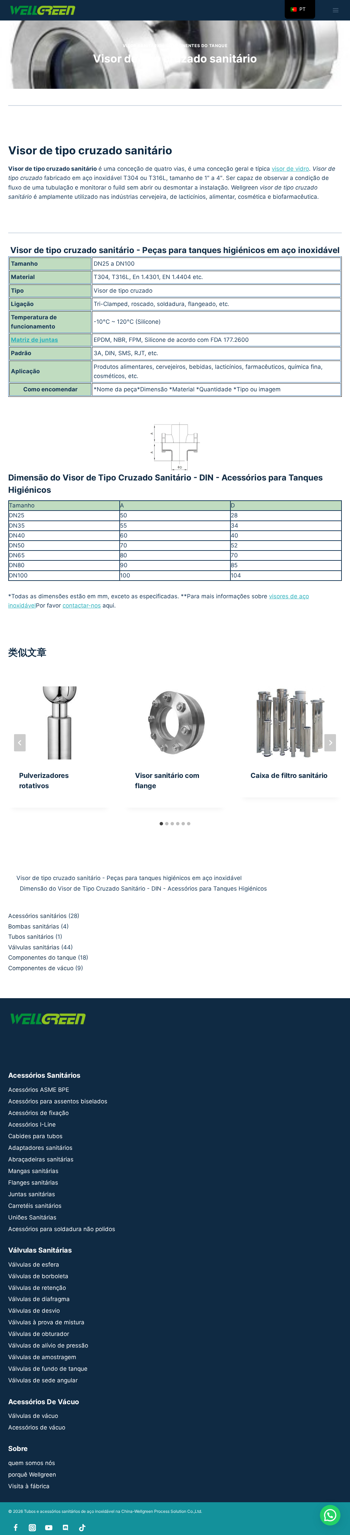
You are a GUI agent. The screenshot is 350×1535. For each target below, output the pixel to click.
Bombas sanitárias (33, 926)
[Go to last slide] (20, 743)
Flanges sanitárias (33, 1182)
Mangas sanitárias (33, 1171)
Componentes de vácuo (40, 968)
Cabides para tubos (35, 1136)
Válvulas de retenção (37, 1287)
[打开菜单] (335, 10)
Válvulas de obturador (38, 1333)
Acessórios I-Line (32, 1124)
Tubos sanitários (31, 936)
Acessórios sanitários (37, 915)
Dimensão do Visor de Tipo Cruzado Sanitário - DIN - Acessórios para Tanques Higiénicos (141, 888)
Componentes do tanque (197, 45)
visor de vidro (290, 168)
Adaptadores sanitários (40, 1147)
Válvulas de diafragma (39, 1299)
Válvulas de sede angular (43, 1380)
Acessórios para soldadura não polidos (61, 1229)
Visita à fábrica (29, 1486)
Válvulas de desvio (34, 1310)
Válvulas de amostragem (42, 1357)
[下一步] (330, 743)
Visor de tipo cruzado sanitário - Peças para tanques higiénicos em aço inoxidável (129, 878)
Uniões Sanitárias (32, 1217)
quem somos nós (31, 1463)
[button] (330, 1515)
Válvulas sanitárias (33, 947)
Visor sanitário (142, 45)
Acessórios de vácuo (36, 1427)
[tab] (161, 823)
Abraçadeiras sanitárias (40, 1159)
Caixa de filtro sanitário (289, 775)
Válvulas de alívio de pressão (48, 1345)
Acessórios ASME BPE (38, 1089)
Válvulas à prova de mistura (46, 1322)
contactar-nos (82, 605)
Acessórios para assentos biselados (57, 1101)
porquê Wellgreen (32, 1474)
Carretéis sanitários (35, 1205)
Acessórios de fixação (38, 1113)
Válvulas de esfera (33, 1264)
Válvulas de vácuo (33, 1415)
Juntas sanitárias (31, 1194)
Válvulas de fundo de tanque (48, 1368)
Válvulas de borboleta (38, 1276)
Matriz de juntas (34, 339)
